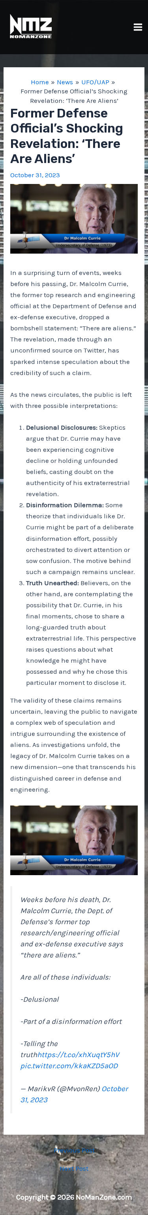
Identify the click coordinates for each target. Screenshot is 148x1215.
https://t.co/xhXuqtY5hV (78, 1054)
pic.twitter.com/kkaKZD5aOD (69, 1065)
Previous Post (74, 1150)
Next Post (74, 1168)
